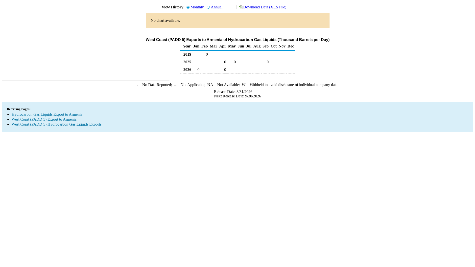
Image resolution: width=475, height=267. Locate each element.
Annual (216, 7)
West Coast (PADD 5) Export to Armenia (44, 119)
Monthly (197, 7)
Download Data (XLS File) (264, 7)
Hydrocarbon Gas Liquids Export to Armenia (47, 114)
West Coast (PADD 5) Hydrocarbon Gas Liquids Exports (56, 124)
